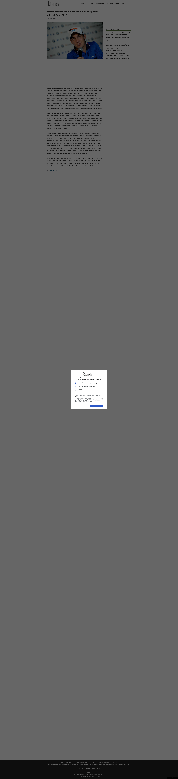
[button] (89, 390)
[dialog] (89, 389)
